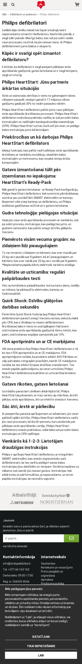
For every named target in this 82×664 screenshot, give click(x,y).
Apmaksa (47, 579)
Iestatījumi (41, 636)
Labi (41, 655)
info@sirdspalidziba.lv (17, 563)
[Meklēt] (13, 5)
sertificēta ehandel (15, 546)
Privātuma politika (52, 583)
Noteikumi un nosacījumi (57, 567)
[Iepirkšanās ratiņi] (77, 5)
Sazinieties (48, 563)
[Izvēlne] (4, 5)
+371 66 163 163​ (18, 569)
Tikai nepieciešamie (41, 646)
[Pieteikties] (71, 538)
